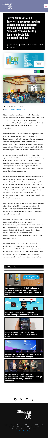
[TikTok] (32, 399)
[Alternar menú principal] (46, 6)
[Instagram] (21, 399)
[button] (35, 71)
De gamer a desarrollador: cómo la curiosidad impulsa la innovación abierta (21, 313)
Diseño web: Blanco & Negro (24, 431)
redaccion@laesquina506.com (14, 109)
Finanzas (12, 47)
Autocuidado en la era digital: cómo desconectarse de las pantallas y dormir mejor (21, 334)
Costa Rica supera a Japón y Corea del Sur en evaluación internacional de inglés (23, 355)
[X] (27, 399)
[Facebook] (15, 399)
